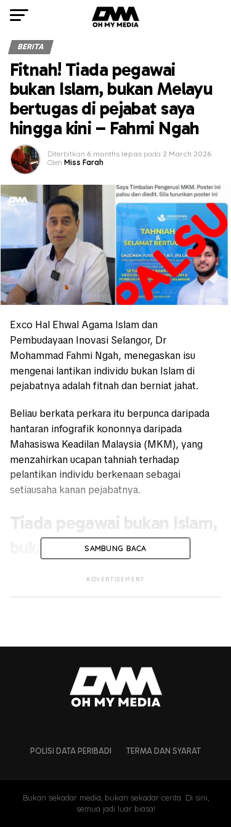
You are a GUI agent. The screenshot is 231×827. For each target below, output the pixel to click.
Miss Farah (83, 162)
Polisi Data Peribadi (70, 751)
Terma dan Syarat (163, 751)
